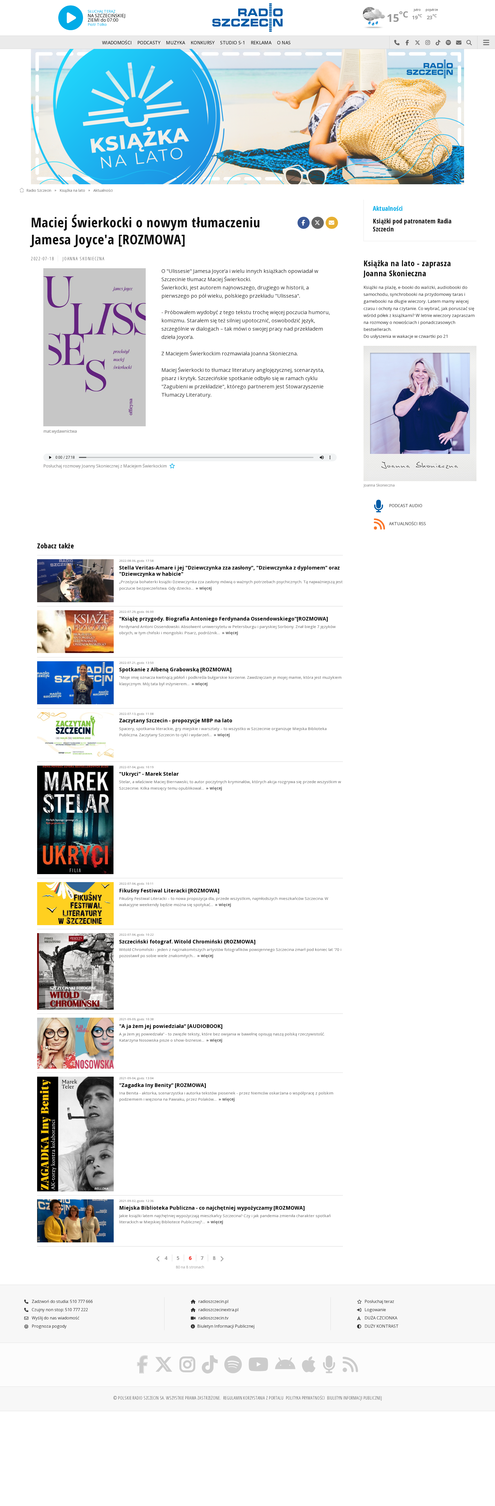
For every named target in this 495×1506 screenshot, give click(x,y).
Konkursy (203, 42)
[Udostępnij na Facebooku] (304, 223)
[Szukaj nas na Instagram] (187, 1357)
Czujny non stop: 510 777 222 (59, 1309)
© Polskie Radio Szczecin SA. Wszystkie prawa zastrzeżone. (167, 1398)
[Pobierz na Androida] (285, 1357)
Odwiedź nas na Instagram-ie (428, 42)
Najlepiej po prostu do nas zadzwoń (397, 42)
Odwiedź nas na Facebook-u (407, 42)
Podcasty (149, 42)
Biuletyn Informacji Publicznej (225, 1326)
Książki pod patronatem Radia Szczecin (412, 225)
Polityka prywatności (305, 1398)
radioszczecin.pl (212, 1301)
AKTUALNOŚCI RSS (407, 523)
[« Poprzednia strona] (158, 1259)
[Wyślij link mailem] (332, 223)
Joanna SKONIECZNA (84, 258)
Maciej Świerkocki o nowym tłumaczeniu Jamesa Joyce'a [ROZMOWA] (145, 230)
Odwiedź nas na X (417, 42)
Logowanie (375, 1309)
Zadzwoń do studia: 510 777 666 (62, 1301)
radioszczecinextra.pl (217, 1309)
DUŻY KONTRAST (381, 1326)
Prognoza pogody (49, 1326)
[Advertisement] (75, 1455)
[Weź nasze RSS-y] (350, 1357)
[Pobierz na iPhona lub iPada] (309, 1357)
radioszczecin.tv (212, 1318)
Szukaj (469, 42)
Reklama (261, 42)
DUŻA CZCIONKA (380, 1318)
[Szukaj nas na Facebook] (143, 1357)
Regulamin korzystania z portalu (253, 1398)
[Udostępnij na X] (317, 223)
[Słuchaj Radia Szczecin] (70, 17)
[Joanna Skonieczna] (420, 413)
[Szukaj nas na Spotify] (233, 1357)
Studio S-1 (232, 42)
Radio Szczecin (38, 190)
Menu (486, 42)
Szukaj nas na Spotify (448, 42)
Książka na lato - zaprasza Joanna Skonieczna (407, 268)
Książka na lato (72, 190)
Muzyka (175, 42)
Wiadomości (117, 42)
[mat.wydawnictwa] (94, 347)
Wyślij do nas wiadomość (458, 42)
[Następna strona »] (222, 1259)
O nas (284, 42)
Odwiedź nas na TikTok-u (438, 42)
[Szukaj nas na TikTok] (210, 1357)
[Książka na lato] (247, 116)
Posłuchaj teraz (379, 1301)
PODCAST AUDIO (405, 505)
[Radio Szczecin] (247, 17)
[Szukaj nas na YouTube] (258, 1357)
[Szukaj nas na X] (164, 1357)
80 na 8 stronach (190, 1267)
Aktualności (103, 190)
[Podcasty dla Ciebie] (329, 1357)
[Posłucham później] (171, 466)
